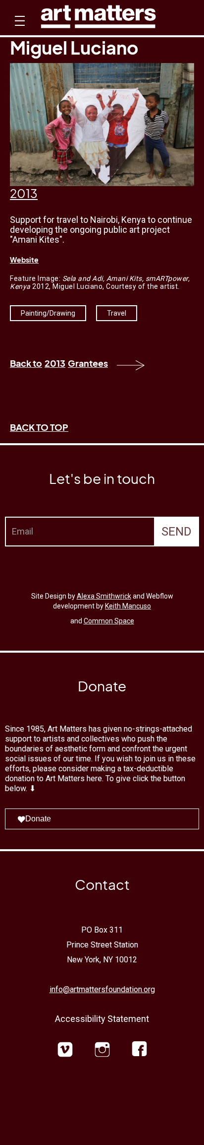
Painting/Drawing (48, 313)
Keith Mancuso (128, 606)
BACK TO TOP (39, 427)
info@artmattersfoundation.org (102, 989)
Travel (116, 313)
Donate (38, 818)
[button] (18, 30)
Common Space (109, 621)
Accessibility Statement (102, 1018)
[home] (98, 19)
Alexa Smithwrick (104, 596)
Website (24, 259)
